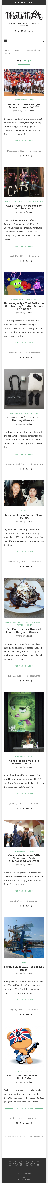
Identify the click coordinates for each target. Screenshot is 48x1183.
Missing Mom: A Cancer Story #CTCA (24, 516)
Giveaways (33, 413)
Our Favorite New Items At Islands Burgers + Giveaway (24, 631)
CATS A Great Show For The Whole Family (24, 207)
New (31, 100)
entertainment (21, 100)
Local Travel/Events (13, 201)
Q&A (35, 299)
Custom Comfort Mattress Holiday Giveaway (24, 419)
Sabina (29, 635)
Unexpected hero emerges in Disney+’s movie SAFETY (24, 105)
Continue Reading (24, 141)
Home (6, 50)
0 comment (35, 150)
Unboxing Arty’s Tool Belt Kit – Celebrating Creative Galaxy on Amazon (24, 306)
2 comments (33, 900)
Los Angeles (31, 201)
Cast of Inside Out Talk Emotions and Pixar (24, 762)
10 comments (36, 463)
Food (26, 622)
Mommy (24, 511)
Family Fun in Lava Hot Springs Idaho (24, 968)
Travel (24, 962)
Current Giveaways (18, 413)
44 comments (33, 675)
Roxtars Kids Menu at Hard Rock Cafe (24, 1077)
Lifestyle (19, 625)
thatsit (28, 212)
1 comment (36, 561)
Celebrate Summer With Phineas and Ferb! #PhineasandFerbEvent (24, 858)
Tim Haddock (29, 110)
